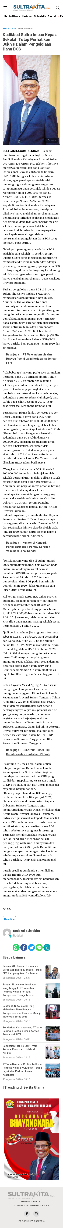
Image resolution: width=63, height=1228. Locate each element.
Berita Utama (12, 16)
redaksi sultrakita (26, 931)
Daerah (52, 16)
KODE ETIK (35, 1201)
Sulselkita (40, 16)
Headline (9, 919)
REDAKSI (25, 1201)
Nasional (27, 16)
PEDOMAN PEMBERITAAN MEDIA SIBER (31, 1205)
